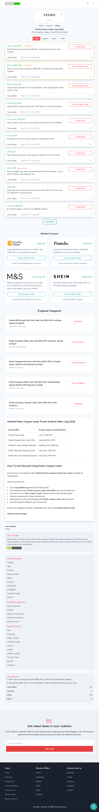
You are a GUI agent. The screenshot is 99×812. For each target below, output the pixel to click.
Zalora (9, 578)
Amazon (10, 582)
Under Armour (13, 574)
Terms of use (10, 790)
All (36, 38)
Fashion (49, 26)
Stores (38, 773)
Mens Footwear (13, 606)
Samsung (11, 634)
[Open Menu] (93, 3)
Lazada (10, 562)
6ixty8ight (11, 589)
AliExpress (11, 585)
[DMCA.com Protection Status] (49, 548)
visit (48, 20)
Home (41, 26)
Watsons (11, 665)
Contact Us (9, 781)
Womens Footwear (15, 617)
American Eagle (13, 593)
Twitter (69, 777)
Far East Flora (13, 657)
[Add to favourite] (62, 14)
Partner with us (11, 799)
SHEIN (10, 597)
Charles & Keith (13, 653)
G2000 (10, 661)
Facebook (70, 773)
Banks (38, 786)
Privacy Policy (10, 794)
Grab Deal (80, 46)
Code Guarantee (11, 786)
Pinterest (70, 781)
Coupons (45, 38)
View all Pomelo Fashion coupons (73, 263)
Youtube (70, 790)
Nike (9, 566)
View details (12, 57)
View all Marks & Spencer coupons (26, 299)
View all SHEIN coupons (73, 299)
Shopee (10, 570)
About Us (8, 777)
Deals (54, 38)
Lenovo (10, 645)
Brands (38, 781)
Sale (62, 38)
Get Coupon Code (80, 66)
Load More (49, 221)
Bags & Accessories (15, 613)
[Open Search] (88, 3)
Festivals (39, 794)
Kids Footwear (13, 621)
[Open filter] (93, 806)
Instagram (70, 786)
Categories (40, 777)
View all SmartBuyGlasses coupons (26, 263)
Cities (38, 790)
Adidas (10, 649)
